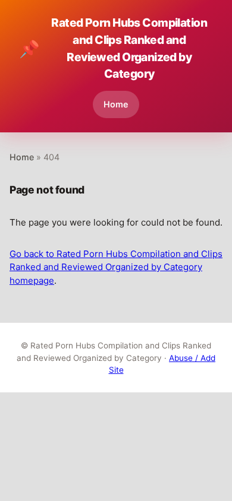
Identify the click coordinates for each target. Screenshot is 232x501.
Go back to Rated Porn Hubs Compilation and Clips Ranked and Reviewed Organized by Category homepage (116, 267)
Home (116, 104)
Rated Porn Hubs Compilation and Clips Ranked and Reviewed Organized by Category (113, 48)
